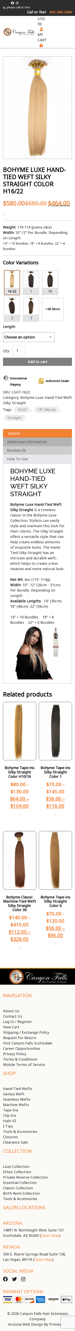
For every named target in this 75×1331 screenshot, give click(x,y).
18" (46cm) (46, 409)
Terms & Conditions (20, 1059)
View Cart (11, 1027)
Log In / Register (17, 1021)
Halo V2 (9, 1120)
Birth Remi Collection (21, 1193)
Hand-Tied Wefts (17, 1088)
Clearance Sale (15, 1142)
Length (9, 326)
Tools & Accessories (20, 1131)
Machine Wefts (16, 1104)
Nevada (11, 1247)
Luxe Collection (16, 1166)
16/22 (22, 409)
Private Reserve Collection (25, 1177)
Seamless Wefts (16, 1099)
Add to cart (37, 361)
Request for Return (19, 1037)
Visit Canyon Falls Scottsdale (27, 1043)
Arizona (12, 1223)
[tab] (37, 433)
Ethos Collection (17, 1171)
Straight (14, 417)
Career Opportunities (21, 1048)
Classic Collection (18, 1188)
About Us (11, 1010)
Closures (10, 1136)
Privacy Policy (14, 1053)
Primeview (58, 1324)
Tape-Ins (10, 1110)
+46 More (53, 309)
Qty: (6, 350)
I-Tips (8, 1126)
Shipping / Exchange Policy (26, 1032)
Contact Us (12, 1016)
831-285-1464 (61, 12)
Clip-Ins (9, 1115)
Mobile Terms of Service (24, 1064)
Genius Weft (13, 1094)
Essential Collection (20, 1182)
